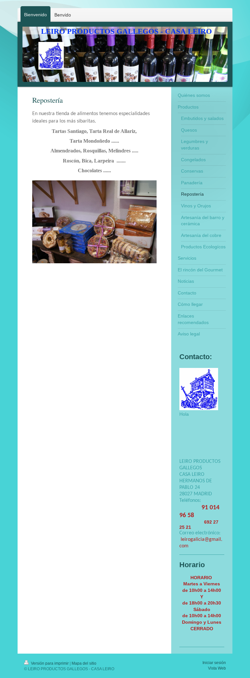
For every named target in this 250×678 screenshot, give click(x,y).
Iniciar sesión (214, 662)
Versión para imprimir (50, 663)
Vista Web (217, 668)
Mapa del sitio (84, 663)
